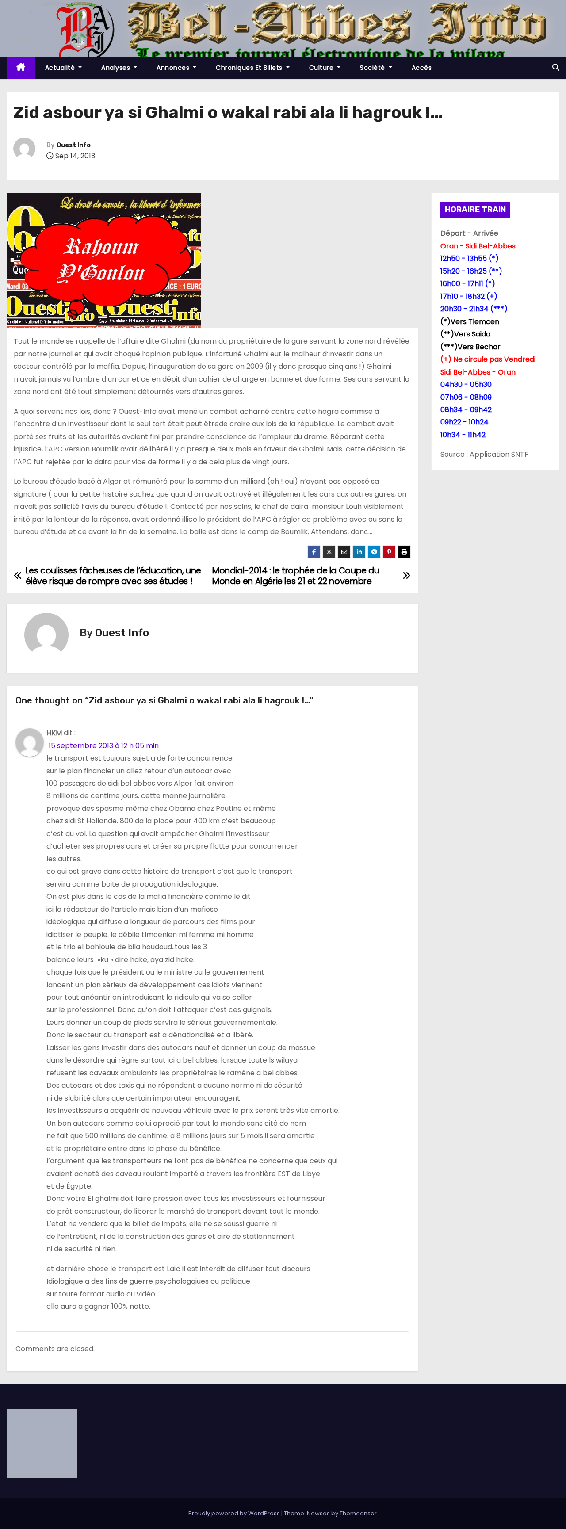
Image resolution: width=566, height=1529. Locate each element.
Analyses (116, 67)
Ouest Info (74, 145)
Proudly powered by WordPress (234, 1513)
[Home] (21, 68)
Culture (322, 67)
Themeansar (358, 1513)
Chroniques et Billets (250, 67)
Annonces (174, 67)
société (373, 67)
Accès (422, 67)
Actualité (61, 67)
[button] (555, 67)
